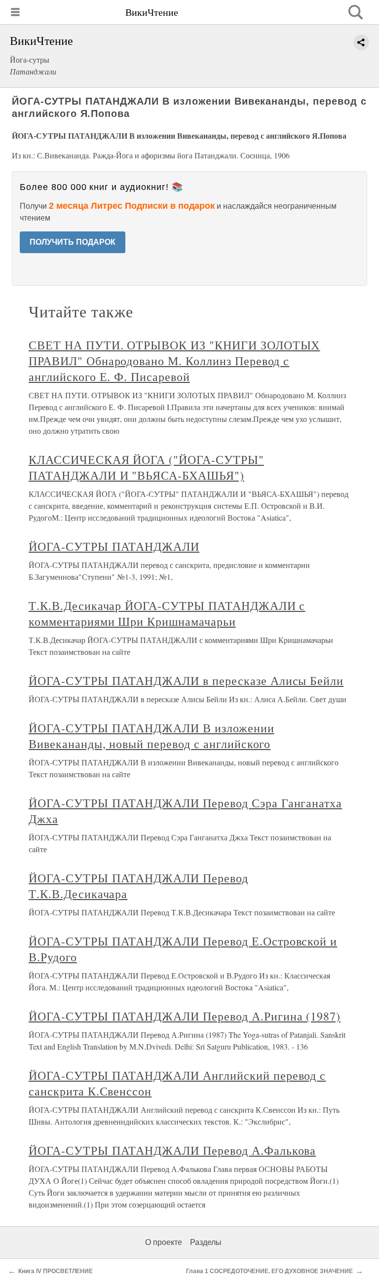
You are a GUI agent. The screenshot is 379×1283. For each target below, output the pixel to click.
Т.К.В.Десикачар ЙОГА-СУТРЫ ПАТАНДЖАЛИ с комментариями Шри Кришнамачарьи (167, 613)
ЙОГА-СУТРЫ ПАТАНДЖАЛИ (114, 546)
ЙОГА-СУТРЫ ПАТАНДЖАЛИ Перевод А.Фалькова (172, 1150)
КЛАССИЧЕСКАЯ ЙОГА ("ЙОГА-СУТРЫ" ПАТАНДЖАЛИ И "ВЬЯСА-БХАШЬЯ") (146, 467)
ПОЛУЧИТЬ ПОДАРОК (72, 242)
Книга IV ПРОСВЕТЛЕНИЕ (55, 1271)
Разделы (206, 1242)
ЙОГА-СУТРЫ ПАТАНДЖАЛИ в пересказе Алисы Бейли (186, 680)
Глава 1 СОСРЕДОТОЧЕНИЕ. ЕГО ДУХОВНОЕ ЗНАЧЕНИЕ (269, 1271)
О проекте (163, 1242)
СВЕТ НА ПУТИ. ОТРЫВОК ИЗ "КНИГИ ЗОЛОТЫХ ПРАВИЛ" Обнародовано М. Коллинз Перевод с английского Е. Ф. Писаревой (174, 360)
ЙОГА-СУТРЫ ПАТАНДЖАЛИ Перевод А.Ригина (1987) (185, 1016)
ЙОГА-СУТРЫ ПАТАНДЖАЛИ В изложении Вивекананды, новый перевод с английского (151, 736)
